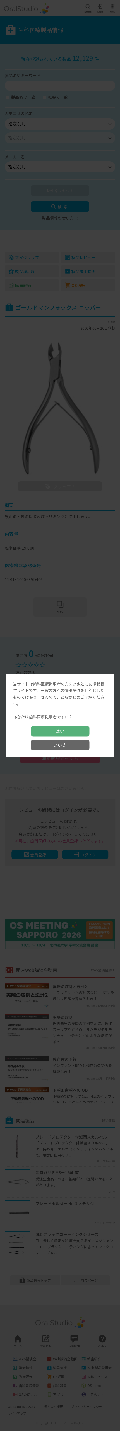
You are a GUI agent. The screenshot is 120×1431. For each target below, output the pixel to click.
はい (60, 731)
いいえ (60, 745)
